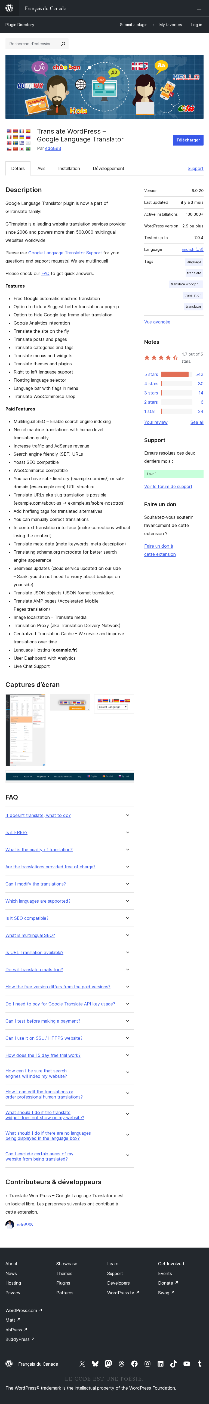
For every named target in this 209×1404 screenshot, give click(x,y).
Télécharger (188, 140)
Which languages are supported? (37, 901)
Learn (112, 1263)
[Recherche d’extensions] (63, 43)
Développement (108, 168)
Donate (168, 1283)
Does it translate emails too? (34, 969)
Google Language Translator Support (65, 252)
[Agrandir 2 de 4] (82, 701)
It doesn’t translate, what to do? (38, 815)
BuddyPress (20, 1339)
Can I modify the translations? (35, 884)
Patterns (64, 1292)
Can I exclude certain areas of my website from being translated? (39, 1156)
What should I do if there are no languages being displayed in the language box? (48, 1136)
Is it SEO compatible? (26, 918)
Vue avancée (157, 322)
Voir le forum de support (168, 486)
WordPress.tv (123, 1292)
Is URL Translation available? (34, 952)
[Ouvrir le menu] (200, 8)
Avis (41, 168)
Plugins (63, 1283)
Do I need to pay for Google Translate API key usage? (60, 1004)
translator (193, 306)
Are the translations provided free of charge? (50, 866)
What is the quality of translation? (39, 849)
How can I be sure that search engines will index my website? (36, 1073)
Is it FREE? (16, 832)
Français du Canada (38, 1364)
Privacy (12, 1292)
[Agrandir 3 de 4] (127, 701)
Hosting (13, 1283)
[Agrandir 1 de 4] (38, 701)
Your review (156, 422)
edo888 (53, 148)
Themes (64, 1273)
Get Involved (171, 1263)
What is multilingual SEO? (30, 935)
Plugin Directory (19, 24)
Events (165, 1273)
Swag (166, 1292)
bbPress (16, 1329)
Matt (13, 1320)
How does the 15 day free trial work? (43, 1055)
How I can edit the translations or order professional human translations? (44, 1094)
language (193, 262)
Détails (18, 168)
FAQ (45, 273)
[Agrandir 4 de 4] (127, 777)
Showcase (66, 1263)
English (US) (193, 249)
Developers (118, 1283)
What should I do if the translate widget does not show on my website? (44, 1115)
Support (196, 168)
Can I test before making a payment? (42, 1021)
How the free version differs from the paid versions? (57, 986)
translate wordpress (187, 284)
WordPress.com (23, 1310)
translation (193, 295)
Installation (69, 168)
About (11, 1263)
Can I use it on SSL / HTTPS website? (43, 1038)
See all (197, 422)
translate (194, 273)
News (11, 1273)
